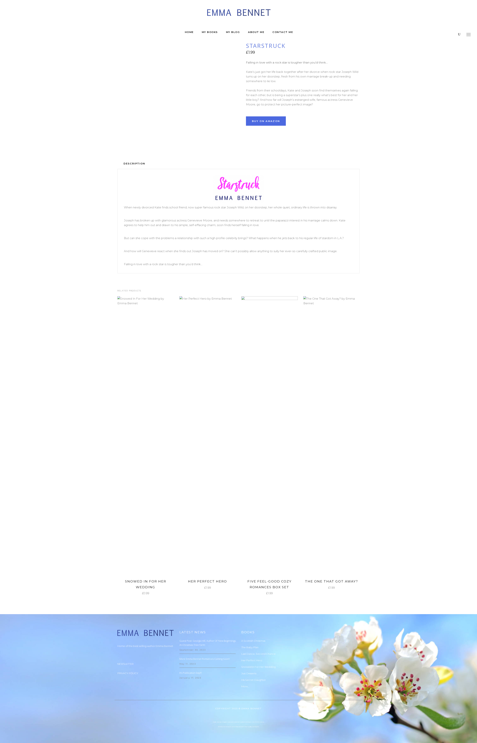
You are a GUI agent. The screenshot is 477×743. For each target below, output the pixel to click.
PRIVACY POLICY (127, 673)
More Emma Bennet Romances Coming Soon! (204, 659)
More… (245, 686)
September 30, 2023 (192, 650)
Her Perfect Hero (207, 581)
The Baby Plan (249, 647)
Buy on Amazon (266, 121)
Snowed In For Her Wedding (258, 666)
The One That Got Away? (331, 581)
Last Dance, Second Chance (258, 653)
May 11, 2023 (187, 664)
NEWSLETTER (125, 663)
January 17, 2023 (190, 678)
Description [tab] (134, 163)
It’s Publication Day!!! (190, 672)
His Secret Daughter (253, 679)
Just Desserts (248, 673)
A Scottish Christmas (253, 640)
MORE (143, 435)
